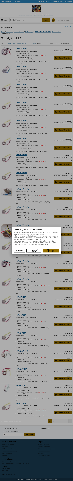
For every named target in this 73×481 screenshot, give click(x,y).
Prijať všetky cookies (51, 250)
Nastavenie (19, 251)
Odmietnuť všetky (33, 250)
